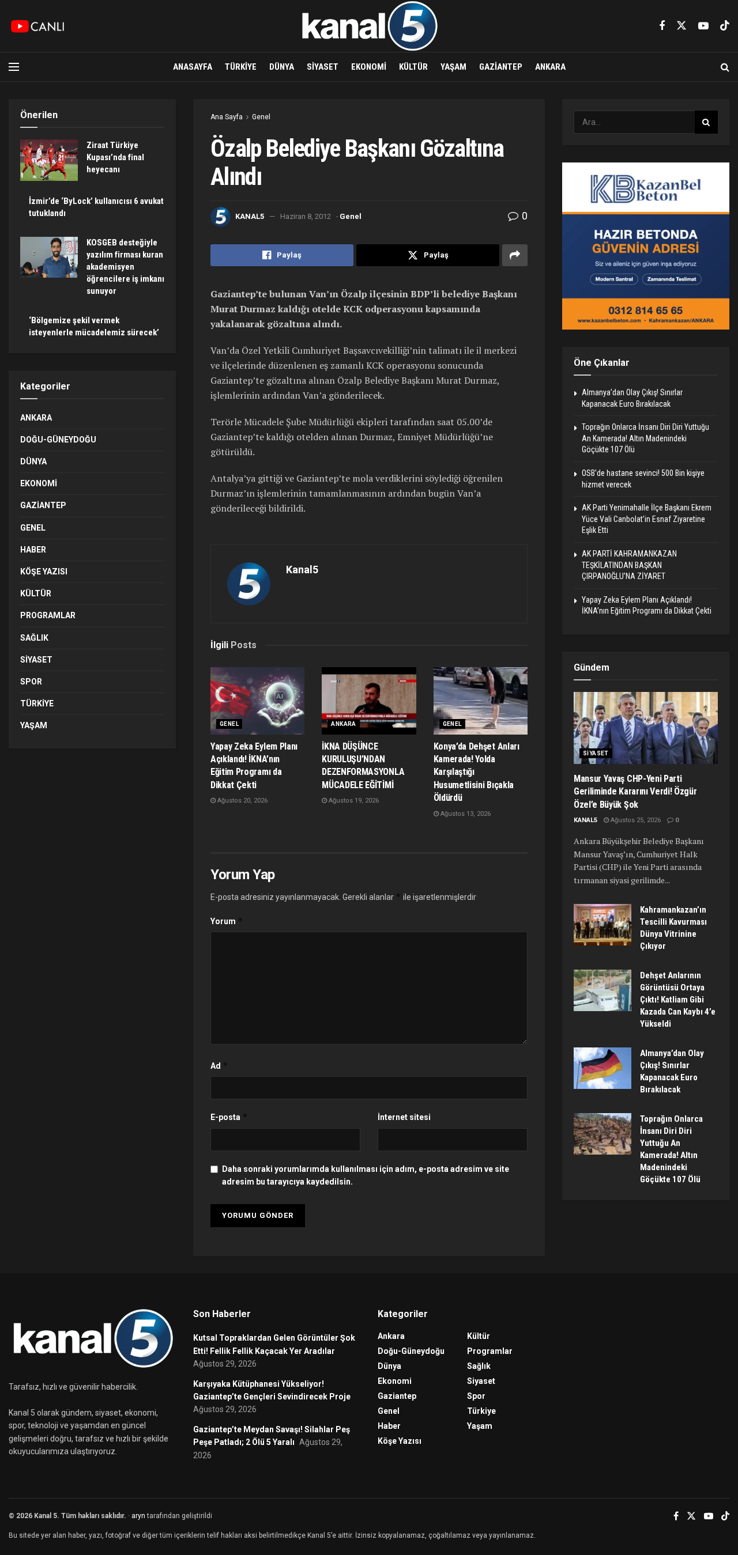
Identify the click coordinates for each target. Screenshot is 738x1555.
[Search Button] (725, 66)
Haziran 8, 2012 (305, 216)
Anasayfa (192, 67)
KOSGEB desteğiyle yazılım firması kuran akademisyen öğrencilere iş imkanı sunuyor (125, 266)
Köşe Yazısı (43, 571)
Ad (219, 1065)
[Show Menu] (14, 67)
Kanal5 (249, 216)
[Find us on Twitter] (681, 26)
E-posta (229, 1116)
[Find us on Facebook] (662, 26)
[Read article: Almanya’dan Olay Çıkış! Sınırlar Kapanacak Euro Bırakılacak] (602, 1068)
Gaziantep (500, 67)
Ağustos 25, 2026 (635, 820)
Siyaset (322, 67)
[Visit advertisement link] (645, 246)
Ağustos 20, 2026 (242, 800)
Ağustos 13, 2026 (465, 814)
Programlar (48, 615)
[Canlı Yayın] (37, 26)
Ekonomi (368, 67)
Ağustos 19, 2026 (353, 800)
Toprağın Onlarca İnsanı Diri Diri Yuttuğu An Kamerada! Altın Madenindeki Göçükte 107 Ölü (645, 438)
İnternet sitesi (404, 1117)
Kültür (413, 67)
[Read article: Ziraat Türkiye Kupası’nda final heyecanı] (49, 160)
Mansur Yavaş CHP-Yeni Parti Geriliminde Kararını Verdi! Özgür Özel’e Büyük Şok (635, 791)
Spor (31, 681)
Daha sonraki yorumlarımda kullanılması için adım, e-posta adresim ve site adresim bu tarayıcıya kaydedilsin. (365, 1175)
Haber (33, 549)
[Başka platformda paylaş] (515, 255)
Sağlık (34, 637)
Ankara (550, 67)
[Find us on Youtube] (703, 26)
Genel (261, 117)
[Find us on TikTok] (724, 26)
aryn (138, 1516)
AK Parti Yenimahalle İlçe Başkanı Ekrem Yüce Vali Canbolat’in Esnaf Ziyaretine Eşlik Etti (646, 519)
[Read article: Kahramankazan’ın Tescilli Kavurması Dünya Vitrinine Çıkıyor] (602, 924)
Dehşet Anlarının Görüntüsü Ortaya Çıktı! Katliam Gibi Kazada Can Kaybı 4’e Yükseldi (678, 999)
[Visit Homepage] (368, 26)
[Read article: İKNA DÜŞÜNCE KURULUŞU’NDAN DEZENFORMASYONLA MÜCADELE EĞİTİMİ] (369, 701)
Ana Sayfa (226, 117)
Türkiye (241, 67)
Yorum (226, 920)
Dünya (281, 67)
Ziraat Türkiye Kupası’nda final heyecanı (115, 157)
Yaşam (453, 67)
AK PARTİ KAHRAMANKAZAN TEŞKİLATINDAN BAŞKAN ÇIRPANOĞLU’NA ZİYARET (629, 565)
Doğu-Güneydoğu (58, 439)
